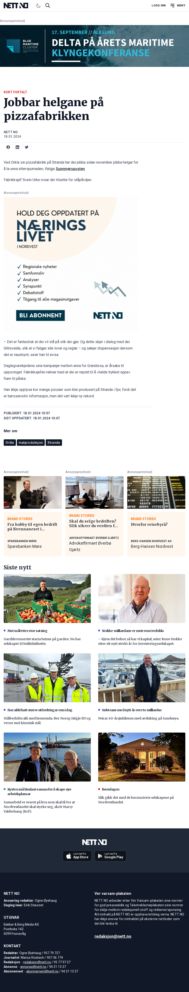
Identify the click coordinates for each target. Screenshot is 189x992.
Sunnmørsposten (70, 169)
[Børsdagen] (141, 757)
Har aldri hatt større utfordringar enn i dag (39, 710)
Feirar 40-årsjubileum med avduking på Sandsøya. (138, 718)
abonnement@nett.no (42, 971)
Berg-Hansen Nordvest (152, 546)
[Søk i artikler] (47, 5)
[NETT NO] (20, 5)
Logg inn (159, 5)
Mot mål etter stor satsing (27, 631)
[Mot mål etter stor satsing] (47, 598)
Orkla (10, 442)
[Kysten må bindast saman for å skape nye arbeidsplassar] (47, 757)
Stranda (53, 442)
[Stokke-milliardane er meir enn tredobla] (141, 598)
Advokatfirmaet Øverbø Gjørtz (90, 546)
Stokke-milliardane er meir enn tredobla (133, 631)
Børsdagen (110, 789)
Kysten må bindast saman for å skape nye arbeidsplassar (39, 791)
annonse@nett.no (33, 967)
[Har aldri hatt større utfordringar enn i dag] (47, 677)
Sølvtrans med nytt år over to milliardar (132, 710)
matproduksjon (31, 442)
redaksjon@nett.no (37, 962)
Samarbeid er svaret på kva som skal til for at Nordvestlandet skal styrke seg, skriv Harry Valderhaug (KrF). (39, 806)
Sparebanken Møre (24, 546)
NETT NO (11, 132)
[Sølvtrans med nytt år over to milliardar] (141, 677)
